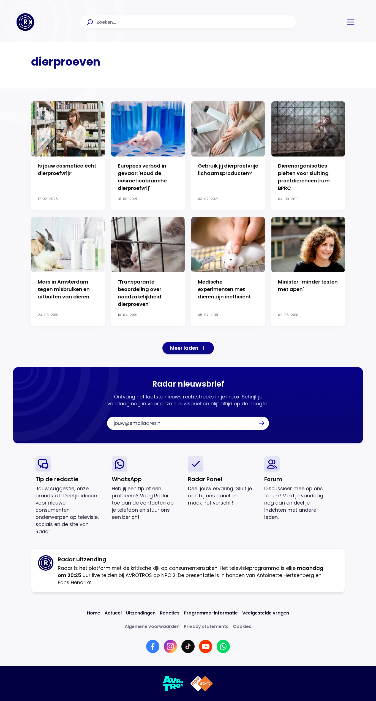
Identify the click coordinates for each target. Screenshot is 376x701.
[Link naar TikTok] (188, 646)
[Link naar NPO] (201, 683)
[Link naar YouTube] (205, 646)
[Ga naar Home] (25, 22)
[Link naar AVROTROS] (173, 683)
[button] (350, 22)
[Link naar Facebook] (152, 646)
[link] (69, 495)
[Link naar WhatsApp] (223, 646)
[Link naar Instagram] (170, 646)
